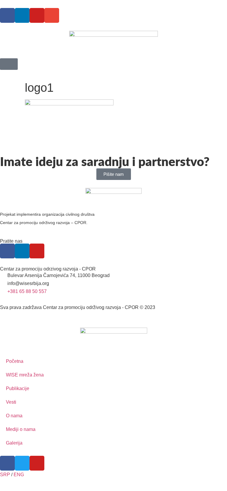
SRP (5, 474)
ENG (19, 474)
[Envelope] (51, 15)
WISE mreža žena (25, 374)
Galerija (14, 442)
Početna (14, 361)
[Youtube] (37, 15)
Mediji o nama (20, 429)
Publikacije (17, 388)
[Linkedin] (22, 15)
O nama (14, 415)
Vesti (11, 402)
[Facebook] (7, 15)
